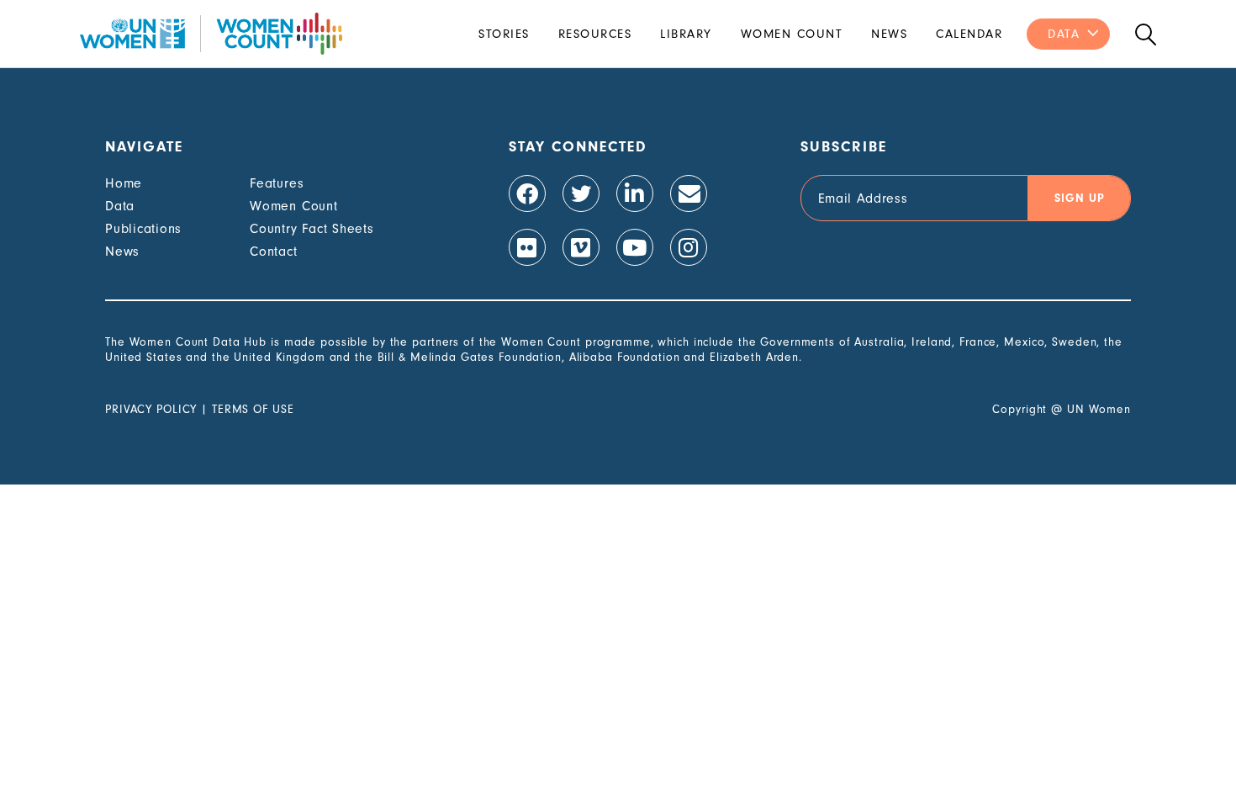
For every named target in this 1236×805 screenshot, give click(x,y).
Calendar (969, 34)
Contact (273, 251)
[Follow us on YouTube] (634, 247)
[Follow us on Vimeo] (581, 247)
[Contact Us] (688, 193)
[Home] (211, 34)
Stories (504, 34)
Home (123, 183)
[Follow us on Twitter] (581, 193)
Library (686, 34)
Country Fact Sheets (311, 228)
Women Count (792, 34)
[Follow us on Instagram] (688, 247)
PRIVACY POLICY (151, 409)
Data (1064, 34)
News (889, 34)
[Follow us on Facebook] (527, 193)
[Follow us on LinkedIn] (634, 193)
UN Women (1099, 409)
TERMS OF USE (253, 409)
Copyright (1019, 409)
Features (277, 183)
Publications (143, 228)
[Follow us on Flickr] (527, 247)
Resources (595, 34)
